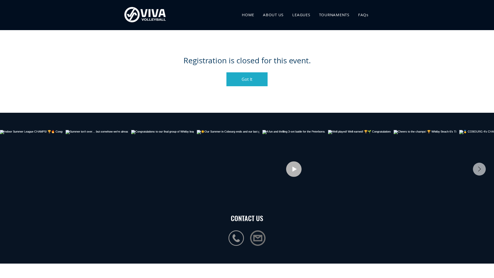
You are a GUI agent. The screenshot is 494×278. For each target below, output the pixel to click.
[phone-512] (236, 238)
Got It (247, 79)
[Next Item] (479, 169)
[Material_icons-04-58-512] (258, 238)
